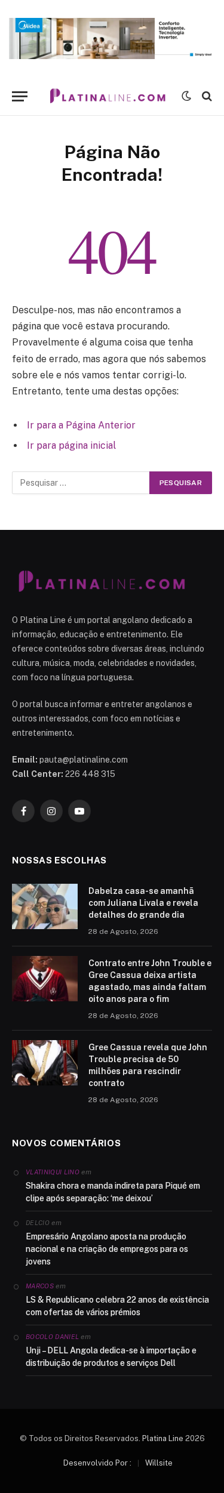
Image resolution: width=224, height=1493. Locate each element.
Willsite (159, 1462)
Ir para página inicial (71, 445)
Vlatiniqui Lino (52, 1172)
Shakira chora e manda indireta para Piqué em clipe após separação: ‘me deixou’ (113, 1192)
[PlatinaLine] (107, 96)
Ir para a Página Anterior (81, 425)
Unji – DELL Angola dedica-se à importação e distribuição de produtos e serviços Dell (111, 1357)
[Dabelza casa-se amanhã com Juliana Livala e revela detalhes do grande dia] (45, 906)
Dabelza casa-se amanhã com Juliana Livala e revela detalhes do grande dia (143, 903)
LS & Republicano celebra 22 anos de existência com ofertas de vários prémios (117, 1306)
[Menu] (19, 96)
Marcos (40, 1286)
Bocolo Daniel (52, 1336)
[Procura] (206, 96)
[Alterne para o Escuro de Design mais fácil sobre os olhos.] (186, 96)
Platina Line (162, 1438)
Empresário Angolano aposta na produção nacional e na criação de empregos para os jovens (107, 1249)
